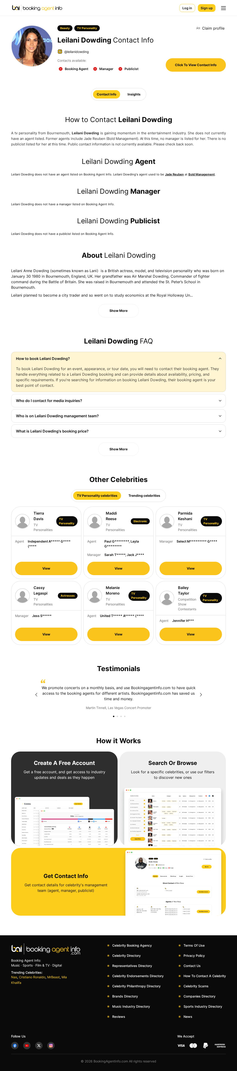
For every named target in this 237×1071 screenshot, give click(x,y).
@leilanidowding (76, 52)
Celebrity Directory (126, 955)
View (46, 568)
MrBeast (53, 977)
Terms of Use (194, 945)
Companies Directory (199, 996)
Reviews (118, 1017)
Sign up (207, 8)
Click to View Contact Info (196, 65)
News (188, 1017)
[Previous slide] (36, 694)
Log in (187, 8)
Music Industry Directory (131, 1006)
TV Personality (87, 28)
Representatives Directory (132, 966)
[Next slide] (201, 694)
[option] (118, 694)
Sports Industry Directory (203, 1006)
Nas (14, 977)
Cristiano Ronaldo (32, 977)
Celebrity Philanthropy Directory (136, 986)
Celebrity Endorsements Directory (138, 976)
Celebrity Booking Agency (132, 945)
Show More (118, 311)
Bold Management (201, 174)
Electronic (140, 521)
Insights (134, 94)
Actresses (68, 595)
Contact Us (192, 966)
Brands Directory (125, 996)
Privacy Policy (194, 955)
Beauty (65, 28)
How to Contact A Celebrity (205, 976)
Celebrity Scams (196, 986)
